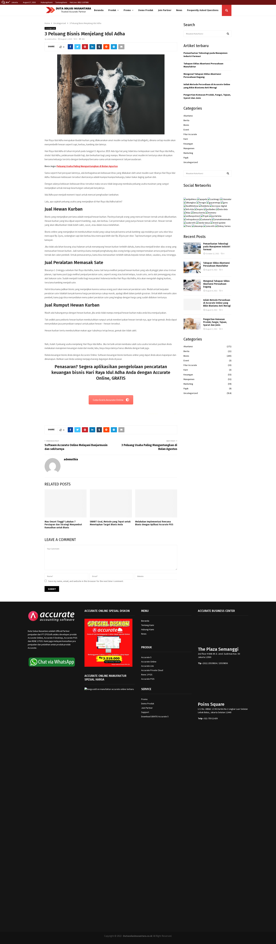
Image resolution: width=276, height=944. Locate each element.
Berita (186, 120)
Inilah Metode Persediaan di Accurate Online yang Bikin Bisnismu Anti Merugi (207, 86)
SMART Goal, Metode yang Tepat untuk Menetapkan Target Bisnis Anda (110, 523)
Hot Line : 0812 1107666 (79, 2)
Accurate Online (148, 661)
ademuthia (51, 39)
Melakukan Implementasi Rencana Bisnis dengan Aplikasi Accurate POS (154, 523)
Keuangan (188, 143)
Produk (112, 10)
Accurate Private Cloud (152, 670)
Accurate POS (147, 678)
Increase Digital (146, 940)
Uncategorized (50, 28)
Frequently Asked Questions (202, 10)
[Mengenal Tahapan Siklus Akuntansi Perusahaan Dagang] (192, 285)
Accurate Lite (147, 665)
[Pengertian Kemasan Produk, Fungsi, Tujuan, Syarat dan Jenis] (192, 323)
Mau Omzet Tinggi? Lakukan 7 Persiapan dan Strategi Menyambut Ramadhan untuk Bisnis (63, 524)
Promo (127, 10)
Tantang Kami (61, 2)
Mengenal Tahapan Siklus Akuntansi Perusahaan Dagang (202, 75)
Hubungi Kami (47, 2)
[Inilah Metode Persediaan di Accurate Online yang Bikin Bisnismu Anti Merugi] (192, 304)
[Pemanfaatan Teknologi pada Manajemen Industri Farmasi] (192, 248)
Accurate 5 (146, 657)
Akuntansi (188, 115)
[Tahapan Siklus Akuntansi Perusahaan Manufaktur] (192, 267)
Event (186, 129)
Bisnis (186, 125)
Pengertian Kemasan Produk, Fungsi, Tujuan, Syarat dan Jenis (215, 322)
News (179, 10)
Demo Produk (145, 10)
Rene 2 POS (146, 674)
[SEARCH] (227, 34)
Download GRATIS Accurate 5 (155, 716)
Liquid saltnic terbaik (166, 414)
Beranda (98, 10)
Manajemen (189, 148)
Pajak (186, 157)
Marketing (188, 153)
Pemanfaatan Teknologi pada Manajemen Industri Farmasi (216, 246)
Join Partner (164, 10)
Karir (186, 138)
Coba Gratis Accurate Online (108, 399)
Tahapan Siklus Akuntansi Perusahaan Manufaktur (216, 264)
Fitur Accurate (190, 134)
